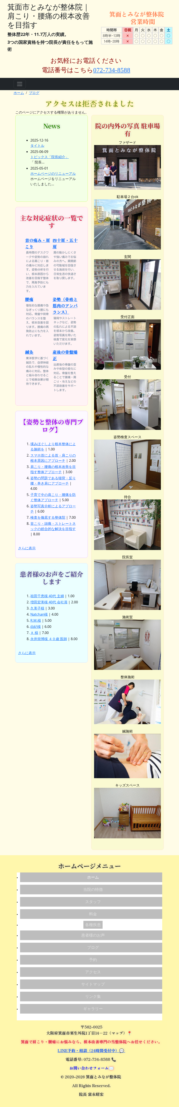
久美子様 (37, 608)
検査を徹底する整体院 (47, 517)
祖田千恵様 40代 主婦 (47, 596)
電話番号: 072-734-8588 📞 (91, 1059)
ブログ (34, 92)
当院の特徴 (93, 889)
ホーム (19, 92)
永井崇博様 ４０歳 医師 (48, 638)
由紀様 (35, 626)
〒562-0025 (91, 1027)
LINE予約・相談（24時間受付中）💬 (91, 1050)
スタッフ (93, 902)
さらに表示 (27, 548)
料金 (93, 914)
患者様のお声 (93, 935)
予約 (93, 960)
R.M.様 (35, 620)
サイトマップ (93, 984)
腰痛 (29, 299)
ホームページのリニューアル (53, 173)
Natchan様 (39, 614)
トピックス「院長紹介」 (49, 156)
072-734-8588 (111, 70)
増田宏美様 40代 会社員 (48, 602)
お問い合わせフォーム (89, 1068)
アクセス (93, 972)
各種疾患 (93, 925)
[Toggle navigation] (20, 84)
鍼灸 (29, 352)
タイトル (37, 145)
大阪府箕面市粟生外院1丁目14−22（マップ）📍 (89, 1033)
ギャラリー (93, 1009)
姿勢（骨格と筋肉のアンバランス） (65, 305)
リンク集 (93, 996)
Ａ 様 (34, 632)
